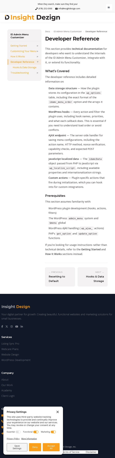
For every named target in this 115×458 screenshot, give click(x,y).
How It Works (18, 56)
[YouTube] (16, 327)
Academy (6, 390)
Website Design (10, 354)
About (4, 379)
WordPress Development (15, 360)
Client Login (8, 395)
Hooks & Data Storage (24, 67)
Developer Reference (22, 61)
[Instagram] (12, 327)
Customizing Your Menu (23, 51)
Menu (109, 7)
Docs (47, 31)
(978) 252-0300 (45, 8)
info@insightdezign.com (69, 8)
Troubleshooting (20, 72)
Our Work (7, 385)
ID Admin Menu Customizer (20, 36)
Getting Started (19, 45)
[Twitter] (6, 327)
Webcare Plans (10, 349)
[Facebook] (2, 327)
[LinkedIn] (22, 327)
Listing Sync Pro (10, 343)
